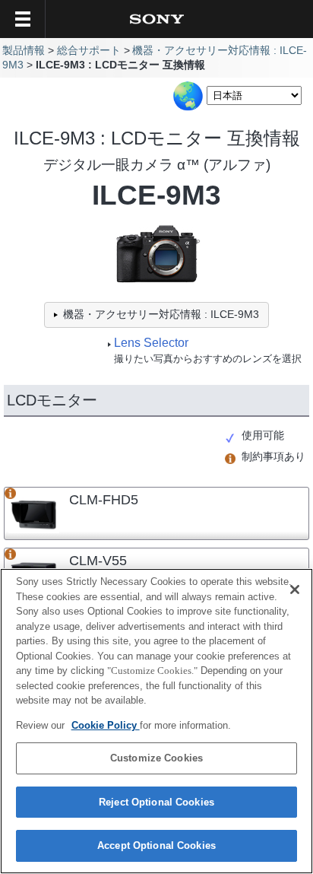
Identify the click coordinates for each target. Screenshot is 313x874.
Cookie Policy (105, 725)
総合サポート (89, 50)
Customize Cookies (156, 758)
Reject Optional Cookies (156, 802)
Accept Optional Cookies (156, 845)
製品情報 (23, 50)
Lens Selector (151, 342)
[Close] (294, 589)
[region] (156, 721)
